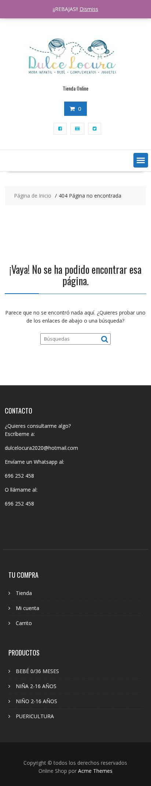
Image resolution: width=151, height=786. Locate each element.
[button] (140, 160)
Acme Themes (95, 770)
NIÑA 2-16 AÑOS (36, 686)
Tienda (24, 593)
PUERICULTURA (35, 716)
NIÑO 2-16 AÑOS (36, 701)
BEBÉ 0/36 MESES (37, 671)
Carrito (24, 623)
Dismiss (89, 8)
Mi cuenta (27, 608)
